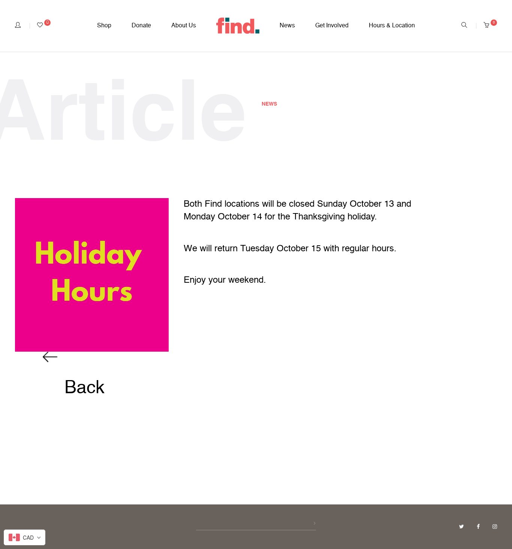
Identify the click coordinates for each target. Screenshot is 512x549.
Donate (141, 26)
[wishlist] (44, 25)
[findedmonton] (238, 26)
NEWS (269, 104)
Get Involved (332, 26)
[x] (462, 527)
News (287, 26)
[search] (464, 25)
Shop (104, 26)
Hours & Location (392, 26)
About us (183, 26)
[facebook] (479, 527)
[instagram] (495, 527)
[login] (18, 25)
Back (82, 388)
